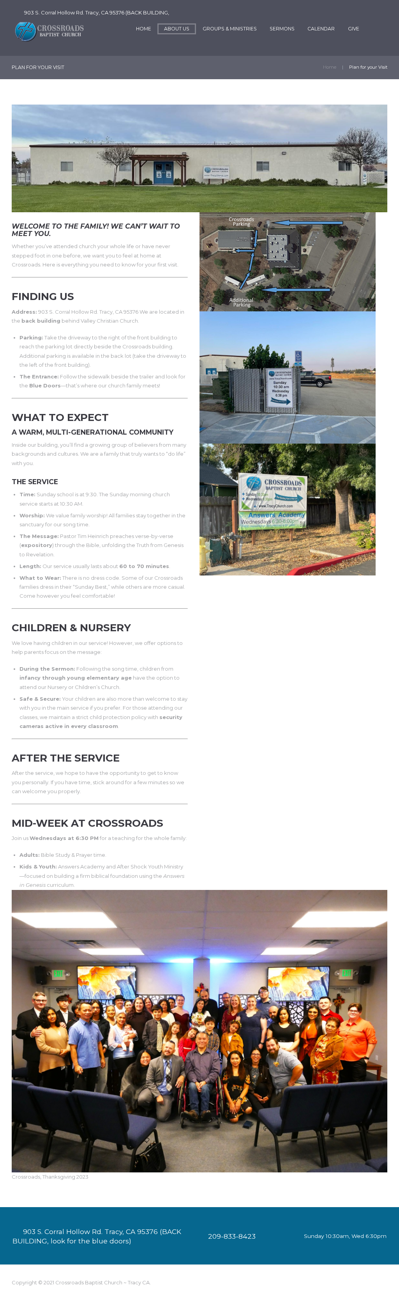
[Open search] (380, 29)
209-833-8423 (232, 1236)
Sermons (282, 29)
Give (353, 29)
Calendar (321, 29)
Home (143, 29)
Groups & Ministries (230, 29)
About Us (176, 29)
